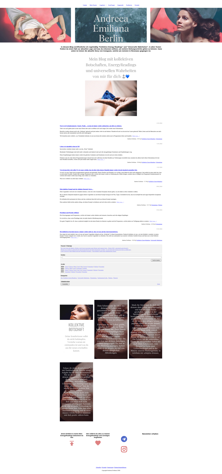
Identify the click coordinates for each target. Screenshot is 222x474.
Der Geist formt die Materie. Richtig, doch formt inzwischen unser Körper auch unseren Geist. (84, 248)
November (101, 266)
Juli (81, 270)
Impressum (110, 467)
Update (85, 5)
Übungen (115, 278)
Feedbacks (129, 5)
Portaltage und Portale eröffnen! (69, 212)
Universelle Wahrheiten (156, 240)
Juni (78, 270)
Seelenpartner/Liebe (102, 278)
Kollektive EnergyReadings (148, 139)
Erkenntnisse (159, 139)
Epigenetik (120, 5)
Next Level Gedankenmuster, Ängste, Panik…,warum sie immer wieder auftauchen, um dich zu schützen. (91, 126)
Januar (66, 266)
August (85, 266)
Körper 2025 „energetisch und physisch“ (118, 248)
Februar (71, 266)
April (78, 266)
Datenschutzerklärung (120, 467)
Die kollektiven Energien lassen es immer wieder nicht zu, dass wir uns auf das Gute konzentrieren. (89, 231)
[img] (111, 25)
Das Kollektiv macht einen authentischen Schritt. (104, 251)
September (90, 266)
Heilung (160, 205)
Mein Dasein (93, 5)
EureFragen (111, 5)
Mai (82, 266)
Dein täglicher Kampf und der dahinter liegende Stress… (76, 189)
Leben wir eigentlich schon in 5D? (70, 146)
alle (62, 278)
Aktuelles (98, 467)
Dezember (84, 272)
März (75, 266)
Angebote (102, 5)
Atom (158, 284)
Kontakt (137, 5)
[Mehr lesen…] (136, 136)
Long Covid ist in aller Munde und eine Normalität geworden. (76, 251)
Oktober (96, 266)
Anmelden (65, 284)
